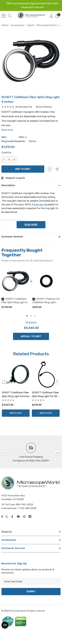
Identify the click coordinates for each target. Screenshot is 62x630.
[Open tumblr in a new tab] (13, 517)
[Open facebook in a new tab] (2, 517)
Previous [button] (4, 381)
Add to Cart (16, 413)
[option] (15, 289)
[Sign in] (51, 16)
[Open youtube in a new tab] (19, 517)
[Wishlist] (49, 169)
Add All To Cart (31, 336)
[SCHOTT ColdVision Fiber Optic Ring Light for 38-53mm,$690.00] (46, 375)
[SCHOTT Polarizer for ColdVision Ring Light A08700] (46, 281)
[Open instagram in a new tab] (24, 517)
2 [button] (31, 315)
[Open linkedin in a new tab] (30, 517)
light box (39, 204)
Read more (7, 129)
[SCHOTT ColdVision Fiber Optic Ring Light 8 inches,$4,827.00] (16, 375)
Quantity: (6, 152)
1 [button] (27, 315)
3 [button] (35, 315)
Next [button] (57, 381)
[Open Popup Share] (57, 169)
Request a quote (15, 178)
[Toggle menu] (3, 16)
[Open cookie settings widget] (4, 625)
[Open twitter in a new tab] (7, 517)
